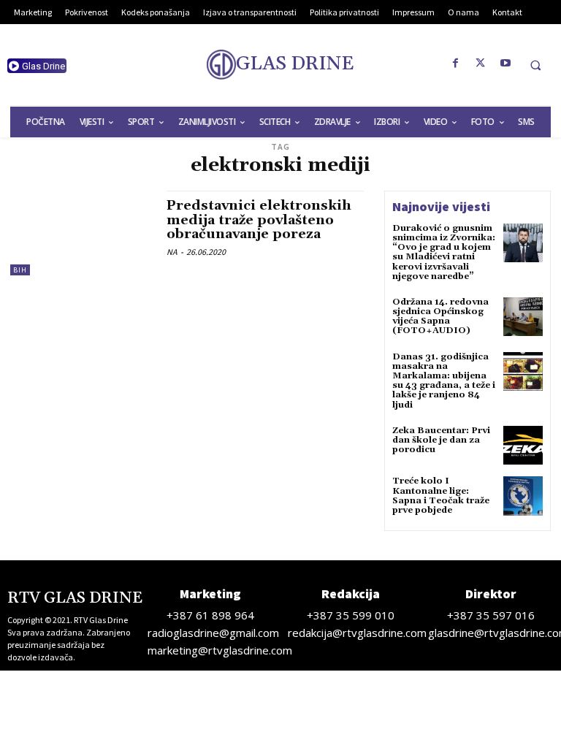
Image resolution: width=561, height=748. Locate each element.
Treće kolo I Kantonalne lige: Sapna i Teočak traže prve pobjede (440, 496)
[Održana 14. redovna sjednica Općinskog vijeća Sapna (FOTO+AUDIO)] (523, 317)
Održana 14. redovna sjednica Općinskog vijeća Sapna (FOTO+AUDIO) (440, 317)
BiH (20, 270)
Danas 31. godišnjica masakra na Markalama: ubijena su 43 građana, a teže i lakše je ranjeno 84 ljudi (443, 381)
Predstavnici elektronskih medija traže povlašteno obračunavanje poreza (259, 220)
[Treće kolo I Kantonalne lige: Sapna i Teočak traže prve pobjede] (523, 496)
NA (172, 251)
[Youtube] (505, 63)
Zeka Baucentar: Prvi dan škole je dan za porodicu (441, 440)
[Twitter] (480, 63)
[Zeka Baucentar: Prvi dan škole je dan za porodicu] (523, 445)
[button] (535, 65)
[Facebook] (456, 63)
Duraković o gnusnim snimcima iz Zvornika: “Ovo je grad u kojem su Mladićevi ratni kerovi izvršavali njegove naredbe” (443, 252)
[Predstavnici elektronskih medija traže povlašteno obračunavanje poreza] (81, 233)
